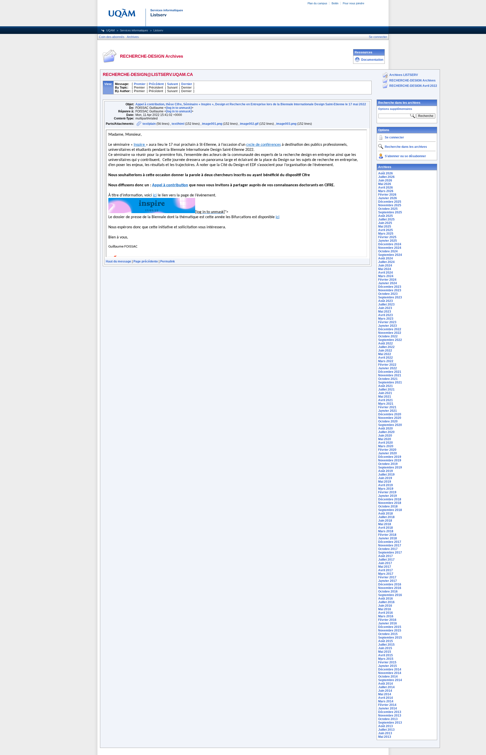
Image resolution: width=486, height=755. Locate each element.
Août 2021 (385, 386)
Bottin (335, 3)
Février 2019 (387, 492)
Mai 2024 (384, 269)
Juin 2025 (385, 223)
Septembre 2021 (390, 382)
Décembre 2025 (389, 201)
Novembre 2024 (389, 248)
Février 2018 (387, 535)
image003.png (286, 124)
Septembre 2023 (390, 297)
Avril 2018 (385, 527)
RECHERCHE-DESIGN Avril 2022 (413, 86)
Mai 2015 (384, 652)
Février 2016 (387, 620)
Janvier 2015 (387, 666)
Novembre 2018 (389, 503)
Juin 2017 (385, 563)
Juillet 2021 (386, 389)
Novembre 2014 (389, 673)
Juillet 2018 (386, 517)
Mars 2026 (385, 191)
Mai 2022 (384, 354)
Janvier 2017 (387, 581)
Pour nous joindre (353, 3)
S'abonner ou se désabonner (405, 156)
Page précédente (145, 261)
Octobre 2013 (388, 719)
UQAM (110, 30)
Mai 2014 (384, 694)
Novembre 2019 (389, 460)
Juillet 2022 (386, 347)
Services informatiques (134, 30)
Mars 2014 (385, 701)
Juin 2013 (385, 733)
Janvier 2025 (387, 240)
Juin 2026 (385, 180)
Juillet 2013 (386, 729)
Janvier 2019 (387, 496)
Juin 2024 (385, 265)
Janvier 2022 (387, 368)
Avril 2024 (385, 272)
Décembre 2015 (389, 627)
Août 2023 (385, 301)
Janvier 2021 (387, 411)
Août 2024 (385, 258)
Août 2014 (385, 683)
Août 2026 (385, 173)
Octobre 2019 (388, 464)
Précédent (156, 84)
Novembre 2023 (389, 290)
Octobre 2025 (388, 209)
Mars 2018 (385, 531)
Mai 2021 (384, 396)
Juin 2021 (385, 393)
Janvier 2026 (387, 198)
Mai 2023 (384, 311)
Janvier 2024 (387, 283)
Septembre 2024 (390, 255)
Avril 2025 (385, 230)
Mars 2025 (385, 233)
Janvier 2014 (387, 708)
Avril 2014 (385, 698)
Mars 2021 (385, 403)
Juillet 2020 (386, 432)
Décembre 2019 (389, 457)
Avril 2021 (385, 400)
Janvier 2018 (387, 538)
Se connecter (394, 137)
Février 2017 (387, 577)
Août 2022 (385, 343)
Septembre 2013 (390, 722)
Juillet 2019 (386, 474)
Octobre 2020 (388, 421)
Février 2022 (387, 364)
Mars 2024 (385, 276)
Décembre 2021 (389, 372)
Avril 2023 (385, 315)
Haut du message (118, 261)
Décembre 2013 (389, 712)
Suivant (172, 84)
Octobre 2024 (388, 251)
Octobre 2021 (388, 379)
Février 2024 (387, 279)
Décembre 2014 (389, 669)
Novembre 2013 (389, 715)
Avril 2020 (385, 442)
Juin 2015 (385, 648)
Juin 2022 (385, 350)
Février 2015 (387, 662)
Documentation (372, 60)
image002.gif (249, 124)
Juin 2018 (385, 520)
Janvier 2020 (387, 453)
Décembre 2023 (389, 287)
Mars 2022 (385, 361)
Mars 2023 (385, 318)
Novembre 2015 (389, 630)
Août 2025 (385, 216)
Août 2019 (385, 471)
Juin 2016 (385, 605)
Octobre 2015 (388, 634)
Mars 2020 (385, 446)
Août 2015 (385, 641)
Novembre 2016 (389, 588)
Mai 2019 (384, 481)
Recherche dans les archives (399, 103)
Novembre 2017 (389, 545)
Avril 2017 (385, 570)
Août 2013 (385, 726)
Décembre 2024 (389, 244)
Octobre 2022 (388, 336)
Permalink (167, 261)
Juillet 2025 (386, 219)
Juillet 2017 (386, 559)
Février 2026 (387, 194)
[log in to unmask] (179, 108)
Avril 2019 (385, 485)
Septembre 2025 (390, 212)
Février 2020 (387, 450)
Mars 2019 (385, 489)
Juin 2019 (385, 478)
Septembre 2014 (390, 680)
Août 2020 (385, 428)
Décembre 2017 (389, 542)
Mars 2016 (385, 616)
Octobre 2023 (388, 294)
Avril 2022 (385, 357)
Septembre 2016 (390, 595)
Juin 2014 (385, 690)
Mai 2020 (384, 439)
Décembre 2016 (389, 584)
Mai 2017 (384, 566)
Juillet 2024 (386, 262)
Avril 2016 (385, 613)
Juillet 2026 (386, 177)
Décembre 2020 (389, 414)
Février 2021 (387, 407)
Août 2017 (385, 556)
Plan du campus (317, 3)
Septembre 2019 (390, 467)
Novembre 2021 (389, 375)
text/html (178, 124)
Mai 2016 (384, 609)
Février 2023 (387, 322)
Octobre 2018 (388, 506)
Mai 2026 (384, 184)
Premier (140, 84)
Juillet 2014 (386, 687)
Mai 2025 (384, 226)
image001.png (212, 124)
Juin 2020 (385, 435)
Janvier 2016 (387, 623)
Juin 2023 (385, 308)
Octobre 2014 (388, 676)
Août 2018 (385, 513)
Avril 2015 (385, 655)
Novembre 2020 (389, 418)
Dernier (186, 84)
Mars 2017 (385, 574)
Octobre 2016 (388, 591)
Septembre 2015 (390, 637)
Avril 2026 (385, 187)
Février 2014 (387, 705)
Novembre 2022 (389, 333)
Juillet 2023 (386, 304)
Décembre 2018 (389, 499)
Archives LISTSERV (403, 75)
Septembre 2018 (390, 510)
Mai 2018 (384, 524)
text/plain (149, 124)
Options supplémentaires (395, 108)
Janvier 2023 (387, 326)
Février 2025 (387, 237)
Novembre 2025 (389, 205)
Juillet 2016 (386, 602)
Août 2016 (385, 598)
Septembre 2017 (390, 552)
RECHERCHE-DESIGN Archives (412, 80)
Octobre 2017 (388, 549)
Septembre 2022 (390, 340)
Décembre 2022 (389, 329)
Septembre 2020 (390, 425)
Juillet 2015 (386, 644)
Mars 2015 (385, 659)
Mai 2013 (384, 737)
